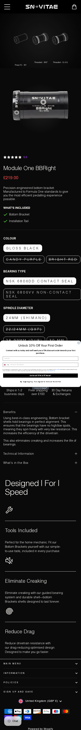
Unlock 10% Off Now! (40, 375)
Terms (54, 370)
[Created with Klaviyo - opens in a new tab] (40, 388)
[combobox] (6, 365)
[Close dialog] (78, 343)
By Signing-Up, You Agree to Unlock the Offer (40, 382)
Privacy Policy (49, 370)
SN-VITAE (57, 369)
